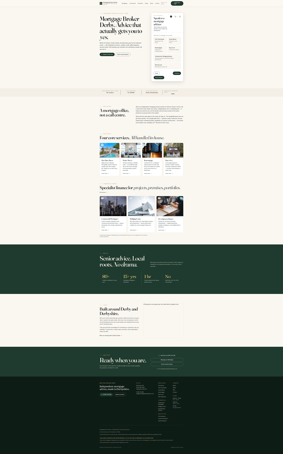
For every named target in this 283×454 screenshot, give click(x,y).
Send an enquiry (119, 394)
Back (156, 73)
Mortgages (124, 3)
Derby (146, 3)
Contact (157, 3)
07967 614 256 (140, 392)
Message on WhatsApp (167, 360)
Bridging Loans (162, 406)
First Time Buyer (162, 387)
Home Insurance (162, 420)
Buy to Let (160, 394)
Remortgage (161, 392)
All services (103, 192)
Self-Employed (162, 396)
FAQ (174, 390)
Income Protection (163, 418)
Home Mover (161, 390)
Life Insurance (161, 416)
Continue (176, 73)
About (151, 3)
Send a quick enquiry (123, 54)
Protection (140, 3)
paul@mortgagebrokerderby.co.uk (169, 368)
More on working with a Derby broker (110, 335)
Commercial (132, 3)
